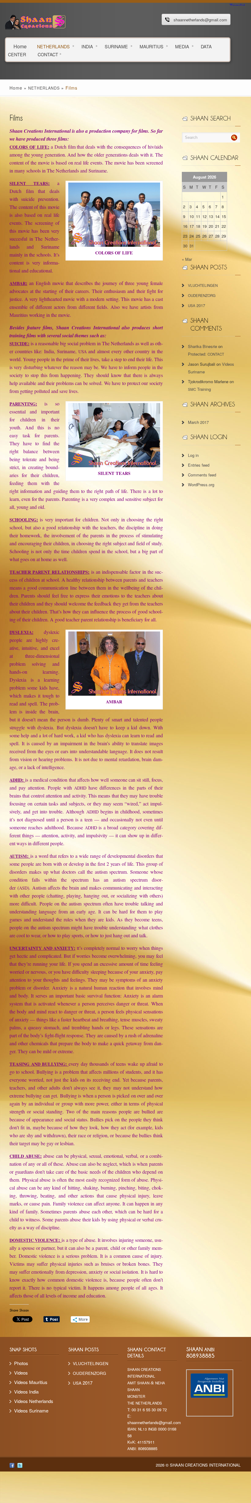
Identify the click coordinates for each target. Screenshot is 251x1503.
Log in (193, 455)
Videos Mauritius (30, 1382)
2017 (196, 305)
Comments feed (202, 475)
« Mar (187, 259)
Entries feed (198, 465)
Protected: (206, 354)
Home (15, 88)
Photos (21, 1363)
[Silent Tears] (114, 434)
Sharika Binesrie (202, 346)
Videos (21, 1372)
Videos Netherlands (33, 1401)
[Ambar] (114, 663)
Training (199, 389)
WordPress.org (201, 484)
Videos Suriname (31, 1410)
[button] (195, 1392)
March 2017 (198, 422)
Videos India (26, 1391)
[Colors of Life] (114, 214)
